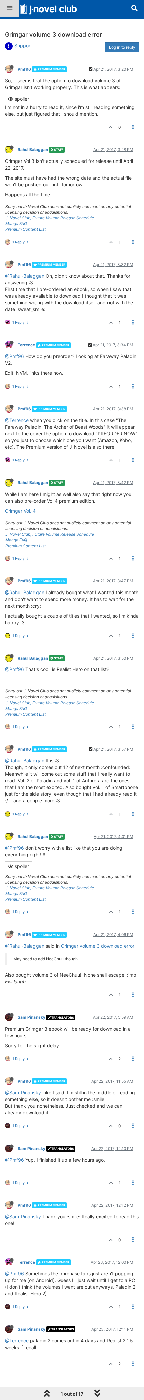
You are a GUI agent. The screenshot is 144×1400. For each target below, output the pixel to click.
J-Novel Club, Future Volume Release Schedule (49, 217)
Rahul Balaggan (33, 149)
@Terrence (17, 420)
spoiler (21, 99)
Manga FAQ (16, 223)
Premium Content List (25, 229)
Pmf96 (24, 69)
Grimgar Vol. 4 (20, 511)
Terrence (26, 344)
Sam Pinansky (31, 1017)
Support (23, 45)
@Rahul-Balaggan (24, 276)
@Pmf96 (14, 356)
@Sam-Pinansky (23, 1092)
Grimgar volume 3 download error (97, 946)
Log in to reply (122, 47)
